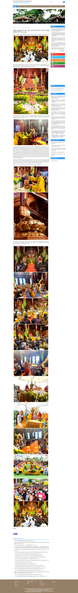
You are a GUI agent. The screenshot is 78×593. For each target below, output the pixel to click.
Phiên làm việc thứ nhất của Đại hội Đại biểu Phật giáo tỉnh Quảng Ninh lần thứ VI (58, 118)
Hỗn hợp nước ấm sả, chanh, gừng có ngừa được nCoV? (58, 146)
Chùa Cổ (15, 22)
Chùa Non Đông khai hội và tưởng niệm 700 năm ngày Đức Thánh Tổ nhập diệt (30, 560)
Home (15, 6)
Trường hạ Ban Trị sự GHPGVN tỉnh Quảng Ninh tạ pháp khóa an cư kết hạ (58, 101)
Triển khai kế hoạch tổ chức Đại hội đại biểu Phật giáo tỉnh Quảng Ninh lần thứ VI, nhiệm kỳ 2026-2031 (58, 132)
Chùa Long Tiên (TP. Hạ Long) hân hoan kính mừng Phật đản (26, 553)
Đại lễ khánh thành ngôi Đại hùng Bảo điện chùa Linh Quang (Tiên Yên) (28, 566)
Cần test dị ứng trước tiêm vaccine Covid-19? (58, 143)
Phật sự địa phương (25, 27)
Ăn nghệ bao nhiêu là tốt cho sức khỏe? (58, 155)
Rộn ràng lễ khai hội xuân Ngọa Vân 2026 (23, 540)
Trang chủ (15, 27)
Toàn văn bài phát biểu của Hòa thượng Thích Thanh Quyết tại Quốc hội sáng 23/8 (58, 97)
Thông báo (19, 6)
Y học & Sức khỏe (42, 583)
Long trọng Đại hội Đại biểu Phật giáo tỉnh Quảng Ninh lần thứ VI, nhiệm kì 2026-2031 (58, 109)
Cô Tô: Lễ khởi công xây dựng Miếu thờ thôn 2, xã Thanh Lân (26, 574)
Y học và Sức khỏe (50, 6)
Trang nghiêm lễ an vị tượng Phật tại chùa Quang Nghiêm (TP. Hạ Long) (28, 557)
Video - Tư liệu (54, 582)
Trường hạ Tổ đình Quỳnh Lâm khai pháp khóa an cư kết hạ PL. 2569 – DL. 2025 (32, 549)
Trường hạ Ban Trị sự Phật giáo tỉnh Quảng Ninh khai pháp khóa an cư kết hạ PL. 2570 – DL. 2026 (58, 136)
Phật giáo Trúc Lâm (30, 582)
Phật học (44, 6)
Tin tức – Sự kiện (17, 582)
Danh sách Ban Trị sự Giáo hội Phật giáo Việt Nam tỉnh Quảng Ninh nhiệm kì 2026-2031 (58, 105)
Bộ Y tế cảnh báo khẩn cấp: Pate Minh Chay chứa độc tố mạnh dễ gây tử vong (58, 149)
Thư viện (60, 6)
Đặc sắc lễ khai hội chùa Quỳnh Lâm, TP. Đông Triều (25, 558)
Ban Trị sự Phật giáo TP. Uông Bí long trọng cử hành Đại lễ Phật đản (28, 568)
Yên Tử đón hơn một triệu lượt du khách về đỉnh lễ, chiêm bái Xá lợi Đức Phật (29, 552)
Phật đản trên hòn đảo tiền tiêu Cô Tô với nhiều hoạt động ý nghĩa (27, 555)
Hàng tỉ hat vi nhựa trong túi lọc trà (57, 152)
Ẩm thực (56, 6)
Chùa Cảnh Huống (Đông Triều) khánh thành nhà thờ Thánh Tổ (27, 570)
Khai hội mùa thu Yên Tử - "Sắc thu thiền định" (24, 545)
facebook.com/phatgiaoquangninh (57, 88)
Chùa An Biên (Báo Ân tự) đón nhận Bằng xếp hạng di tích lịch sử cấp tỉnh (29, 576)
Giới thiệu (31, 6)
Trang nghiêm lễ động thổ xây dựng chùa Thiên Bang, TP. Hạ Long (27, 565)
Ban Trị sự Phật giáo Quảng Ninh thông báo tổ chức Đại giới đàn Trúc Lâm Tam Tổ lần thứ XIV (58, 29)
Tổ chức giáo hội (25, 6)
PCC (42, 591)
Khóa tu (15, 583)
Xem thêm (62, 50)
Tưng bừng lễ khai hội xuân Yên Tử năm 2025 (23, 563)
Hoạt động (39, 6)
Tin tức (35, 6)
